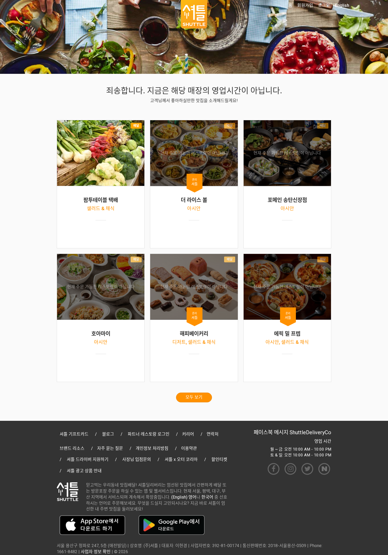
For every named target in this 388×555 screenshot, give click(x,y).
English (342, 5)
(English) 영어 (183, 497)
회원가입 (305, 5)
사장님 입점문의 (136, 459)
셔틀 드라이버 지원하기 (87, 459)
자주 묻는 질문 (110, 448)
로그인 (324, 5)
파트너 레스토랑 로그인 (148, 434)
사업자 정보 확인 (96, 551)
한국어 (207, 497)
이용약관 (189, 448)
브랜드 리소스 (72, 448)
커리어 (188, 434)
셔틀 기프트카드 (74, 434)
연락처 (213, 434)
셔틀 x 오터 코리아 (181, 459)
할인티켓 (219, 459)
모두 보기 (194, 397)
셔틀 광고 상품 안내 (84, 470)
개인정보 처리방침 (152, 448)
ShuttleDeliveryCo (310, 432)
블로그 (108, 434)
